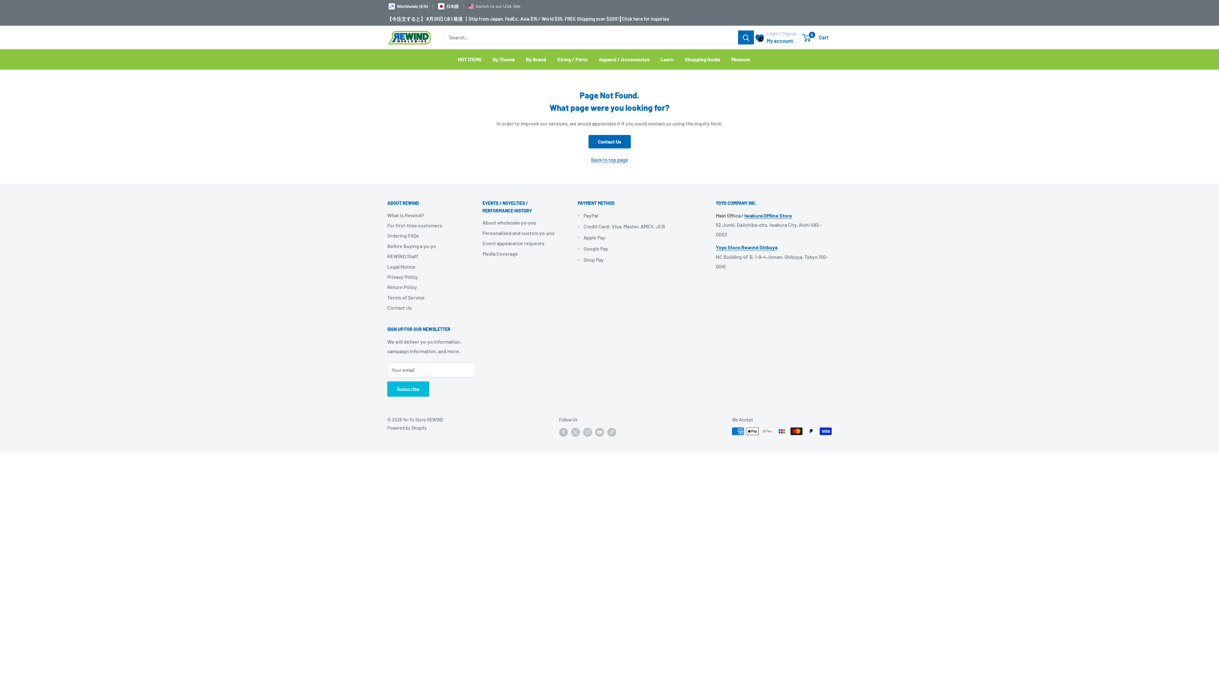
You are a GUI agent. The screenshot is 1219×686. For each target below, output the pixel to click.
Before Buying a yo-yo (411, 246)
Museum (740, 59)
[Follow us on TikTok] (611, 431)
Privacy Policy (402, 277)
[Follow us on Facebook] (563, 431)
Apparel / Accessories (624, 59)
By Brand (536, 59)
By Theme (504, 59)
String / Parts (572, 59)
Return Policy (402, 287)
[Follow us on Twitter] (575, 431)
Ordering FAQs (403, 235)
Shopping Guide (702, 59)
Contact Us (609, 142)
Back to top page (609, 160)
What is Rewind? (405, 215)
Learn (667, 59)
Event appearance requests (513, 243)
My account (780, 40)
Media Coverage (500, 254)
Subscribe (408, 389)
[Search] (746, 37)
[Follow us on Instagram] (587, 431)
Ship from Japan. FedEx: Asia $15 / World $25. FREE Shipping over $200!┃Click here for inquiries (569, 19)
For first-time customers (414, 225)
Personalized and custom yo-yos (519, 233)
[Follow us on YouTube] (599, 431)
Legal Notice (401, 267)
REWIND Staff (402, 256)
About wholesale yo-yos (509, 222)
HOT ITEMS (470, 59)
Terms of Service (406, 297)
